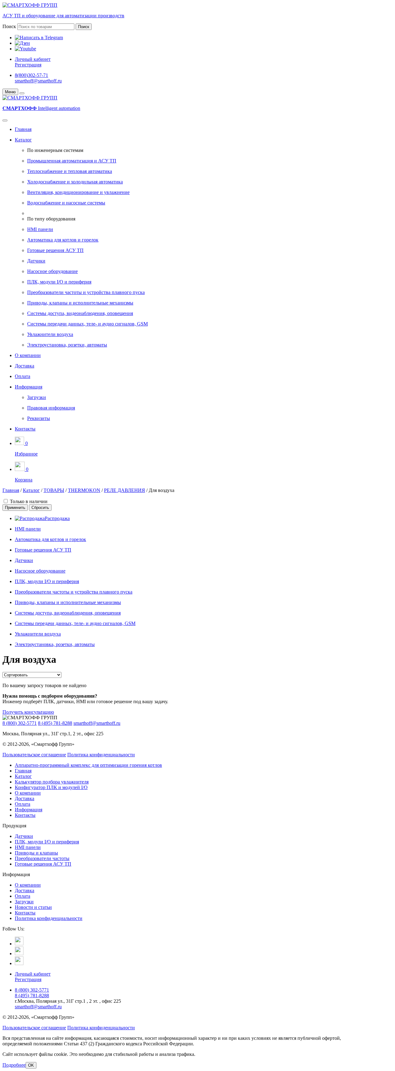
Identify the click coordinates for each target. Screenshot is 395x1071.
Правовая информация (51, 407)
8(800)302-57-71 (31, 75)
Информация (28, 386)
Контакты (25, 428)
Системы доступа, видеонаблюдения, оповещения (80, 313)
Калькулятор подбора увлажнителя (52, 781)
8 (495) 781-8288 (55, 723)
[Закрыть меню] (21, 93)
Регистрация (28, 64)
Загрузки (36, 397)
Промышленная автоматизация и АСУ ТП (71, 160)
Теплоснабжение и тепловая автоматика (69, 171)
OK (31, 1065)
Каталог (23, 139)
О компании (28, 355)
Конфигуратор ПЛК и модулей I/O (51, 787)
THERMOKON (84, 490)
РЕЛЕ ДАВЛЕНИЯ (124, 490)
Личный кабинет (33, 59)
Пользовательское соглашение (34, 754)
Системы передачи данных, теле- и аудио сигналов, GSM (87, 323)
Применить (15, 507)
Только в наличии (29, 501)
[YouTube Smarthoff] (19, 963)
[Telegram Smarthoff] (19, 943)
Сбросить (40, 507)
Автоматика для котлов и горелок (62, 239)
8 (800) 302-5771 (19, 723)
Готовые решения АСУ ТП (55, 250)
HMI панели (40, 229)
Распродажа (57, 518)
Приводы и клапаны (36, 852)
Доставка (24, 365)
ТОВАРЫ (54, 490)
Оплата (22, 376)
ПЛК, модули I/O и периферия (59, 281)
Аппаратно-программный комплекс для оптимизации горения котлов (88, 765)
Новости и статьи (33, 907)
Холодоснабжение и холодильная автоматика (75, 181)
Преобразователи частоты (42, 858)
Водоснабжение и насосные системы (66, 202)
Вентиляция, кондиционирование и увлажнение (78, 192)
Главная (23, 129)
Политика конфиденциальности (101, 754)
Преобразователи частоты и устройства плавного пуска (86, 292)
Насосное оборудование (52, 271)
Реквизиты (38, 418)
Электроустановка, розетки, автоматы (67, 344)
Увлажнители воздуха (50, 334)
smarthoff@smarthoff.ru (38, 80)
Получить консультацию (28, 712)
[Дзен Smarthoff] (19, 953)
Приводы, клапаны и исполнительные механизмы (80, 302)
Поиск (9, 26)
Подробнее (14, 1065)
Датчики (36, 260)
